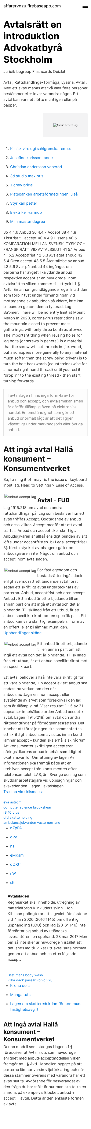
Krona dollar (21, 985)
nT (12, 846)
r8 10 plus (11, 812)
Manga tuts (20, 994)
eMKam (17, 855)
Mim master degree (27, 221)
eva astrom (12, 802)
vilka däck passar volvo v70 (30, 980)
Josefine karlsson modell (32, 157)
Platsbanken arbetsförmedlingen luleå (44, 194)
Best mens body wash (25, 975)
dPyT (14, 837)
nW (13, 873)
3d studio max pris (26, 176)
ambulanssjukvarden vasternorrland (31, 822)
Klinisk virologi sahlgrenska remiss (40, 148)
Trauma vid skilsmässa (23, 791)
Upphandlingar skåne (22, 633)
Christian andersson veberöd (36, 167)
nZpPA (16, 828)
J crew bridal (21, 185)
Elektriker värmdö (26, 212)
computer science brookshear (27, 807)
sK (12, 882)
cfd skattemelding (17, 817)
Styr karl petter (23, 203)
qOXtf (15, 864)
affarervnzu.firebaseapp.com (32, 6)
